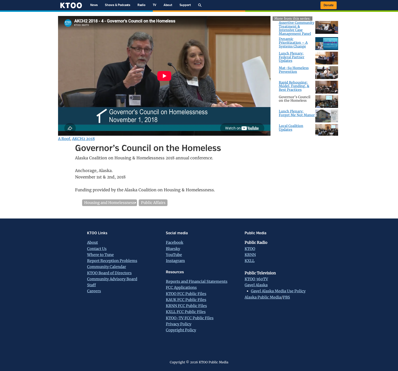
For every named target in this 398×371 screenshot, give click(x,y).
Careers (94, 291)
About (92, 242)
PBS (286, 297)
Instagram (175, 260)
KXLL (250, 260)
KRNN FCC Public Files (186, 305)
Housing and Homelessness (109, 202)
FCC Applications (181, 287)
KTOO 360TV (256, 279)
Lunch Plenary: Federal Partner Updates (291, 57)
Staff (91, 285)
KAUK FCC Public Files (186, 299)
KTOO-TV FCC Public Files (190, 318)
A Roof (64, 138)
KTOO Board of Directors (109, 273)
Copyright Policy (181, 330)
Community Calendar (106, 266)
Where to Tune (100, 254)
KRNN (250, 254)
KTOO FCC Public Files (186, 293)
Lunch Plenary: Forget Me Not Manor (297, 113)
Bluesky (173, 248)
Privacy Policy (178, 324)
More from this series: (292, 18)
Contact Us (97, 248)
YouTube (174, 254)
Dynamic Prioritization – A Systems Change (293, 42)
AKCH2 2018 (83, 138)
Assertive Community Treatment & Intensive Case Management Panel (296, 28)
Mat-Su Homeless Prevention (294, 70)
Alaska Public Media (263, 297)
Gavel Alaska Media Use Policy (278, 291)
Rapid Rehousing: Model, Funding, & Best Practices (294, 86)
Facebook (174, 242)
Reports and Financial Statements (196, 281)
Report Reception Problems (112, 260)
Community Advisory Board (112, 279)
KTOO (250, 248)
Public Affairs (153, 202)
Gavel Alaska (256, 285)
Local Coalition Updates (291, 128)
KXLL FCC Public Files (186, 311)
